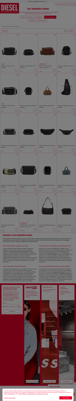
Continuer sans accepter (9, 397)
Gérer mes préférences (9, 393)
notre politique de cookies (42, 393)
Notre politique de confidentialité (26, 393)
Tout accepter (65, 397)
